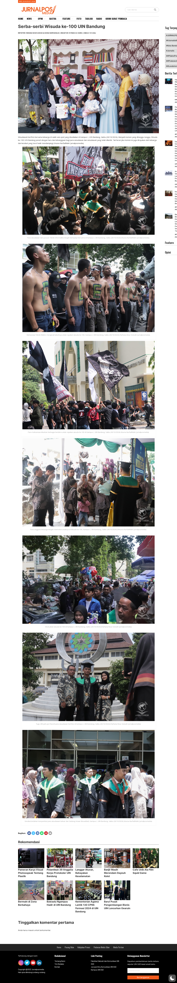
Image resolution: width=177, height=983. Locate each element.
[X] (33, 833)
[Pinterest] (46, 833)
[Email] (50, 833)
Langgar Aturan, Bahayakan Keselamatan (84, 873)
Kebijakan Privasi (84, 947)
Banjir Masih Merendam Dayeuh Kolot (115, 873)
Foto (79, 18)
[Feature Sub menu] (72, 19)
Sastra (52, 18)
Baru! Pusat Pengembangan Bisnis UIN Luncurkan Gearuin (117, 905)
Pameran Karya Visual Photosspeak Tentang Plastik (30, 873)
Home (20, 18)
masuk (31, 930)
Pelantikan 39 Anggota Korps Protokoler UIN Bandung (60, 873)
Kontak (57, 967)
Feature (66, 18)
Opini (40, 18)
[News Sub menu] (33, 19)
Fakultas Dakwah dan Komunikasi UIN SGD (105, 962)
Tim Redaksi (59, 964)
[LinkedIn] (37, 833)
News (29, 18)
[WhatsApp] (42, 833)
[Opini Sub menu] (45, 19)
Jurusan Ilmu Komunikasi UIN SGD (103, 967)
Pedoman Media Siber (102, 947)
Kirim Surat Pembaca (116, 18)
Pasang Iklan (69, 947)
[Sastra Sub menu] (58, 19)
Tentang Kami (60, 961)
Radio (99, 18)
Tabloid (89, 18)
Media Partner (118, 947)
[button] (172, 978)
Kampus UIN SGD (97, 970)
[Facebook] (29, 833)
